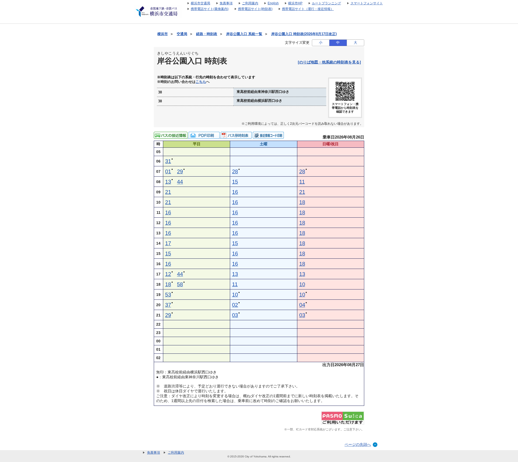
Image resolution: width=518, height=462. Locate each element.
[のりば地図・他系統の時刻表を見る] (329, 62)
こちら (201, 82)
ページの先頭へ (358, 444)
